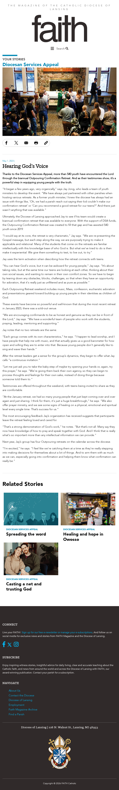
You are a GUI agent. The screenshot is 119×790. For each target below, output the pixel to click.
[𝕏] (10, 644)
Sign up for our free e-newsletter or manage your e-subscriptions (57, 632)
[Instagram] (17, 644)
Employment (16, 705)
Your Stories (13, 59)
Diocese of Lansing (20, 700)
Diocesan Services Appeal (30, 64)
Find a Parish (16, 714)
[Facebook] (4, 644)
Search (61, 49)
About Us (14, 691)
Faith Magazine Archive (23, 710)
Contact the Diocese (21, 695)
